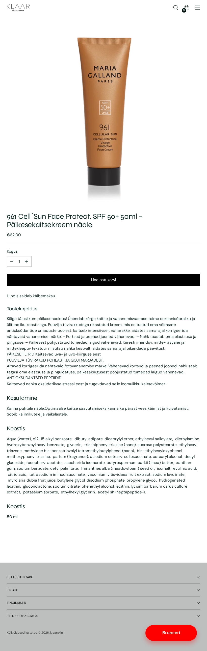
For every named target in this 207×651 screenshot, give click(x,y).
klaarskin (56, 633)
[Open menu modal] (197, 8)
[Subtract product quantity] (26, 261)
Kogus (12, 251)
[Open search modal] (176, 8)
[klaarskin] (18, 7)
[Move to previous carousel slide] (184, 545)
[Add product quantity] (11, 261)
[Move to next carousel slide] (196, 545)
